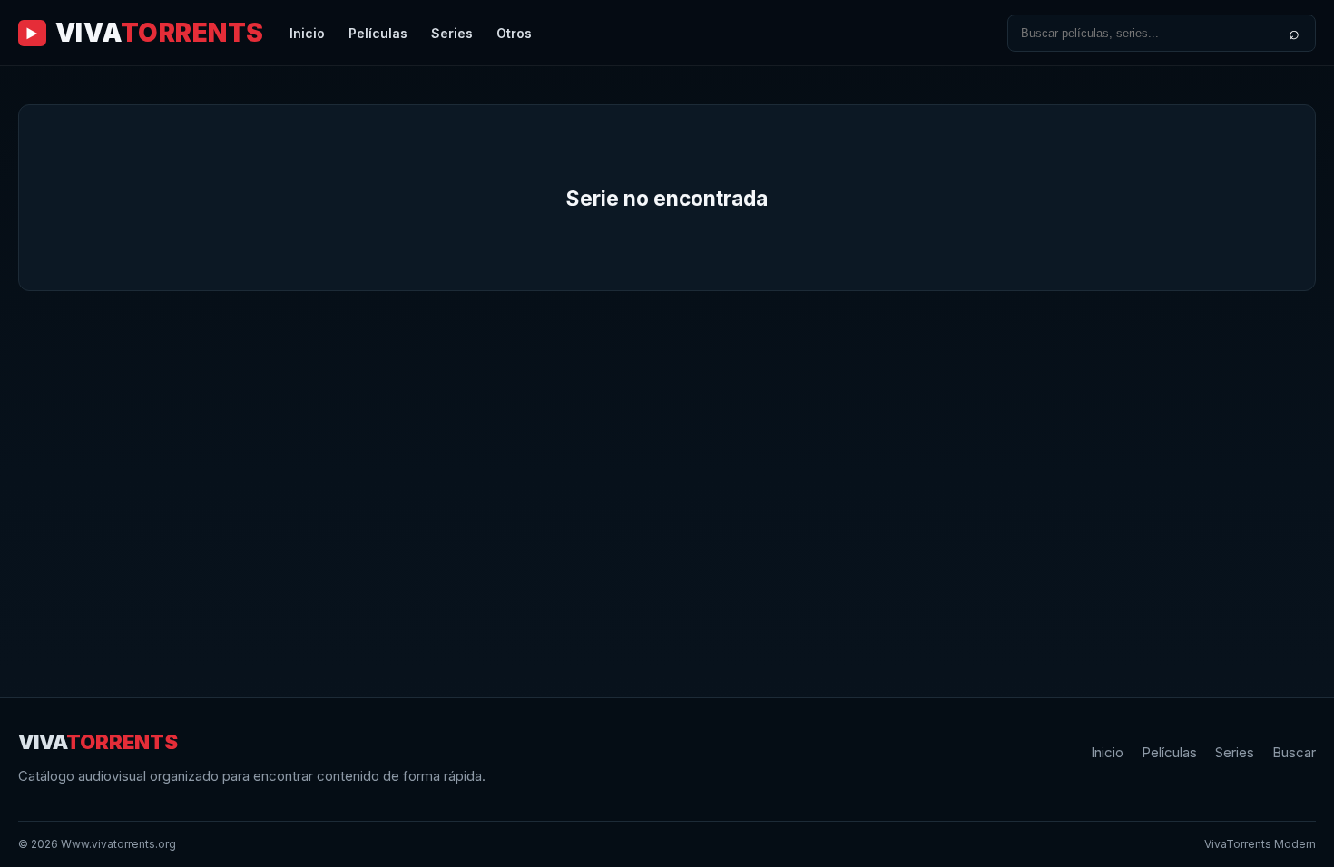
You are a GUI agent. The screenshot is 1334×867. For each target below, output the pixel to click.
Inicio (307, 33)
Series (452, 33)
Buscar (1294, 752)
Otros (514, 33)
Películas (377, 33)
